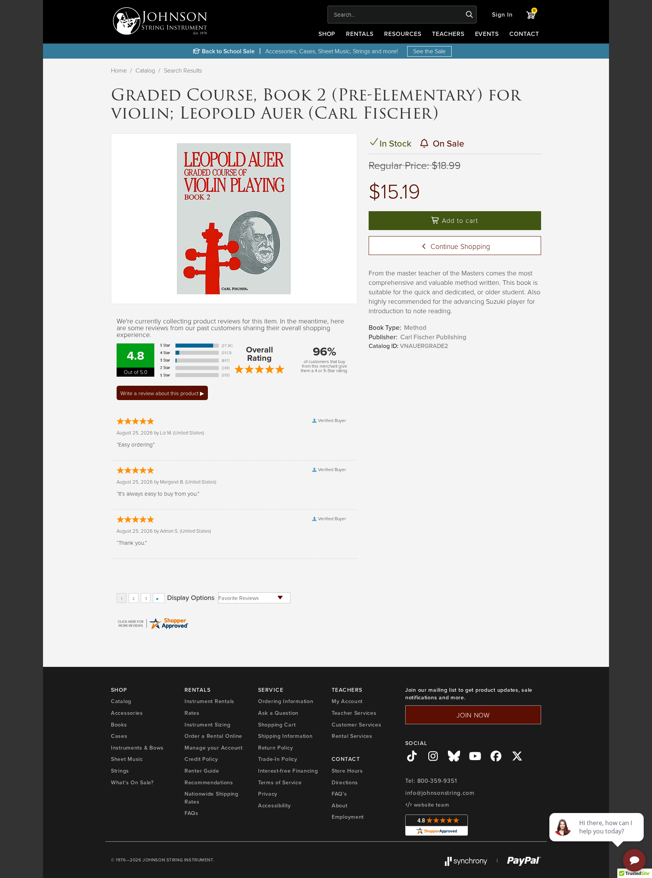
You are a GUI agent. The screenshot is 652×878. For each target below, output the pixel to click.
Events (487, 33)
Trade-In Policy (277, 759)
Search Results (183, 70)
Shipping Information (285, 736)
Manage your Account (214, 747)
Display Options (190, 597)
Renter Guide (202, 770)
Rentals (360, 33)
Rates (192, 713)
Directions (345, 782)
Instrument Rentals (209, 701)
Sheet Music (127, 759)
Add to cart (459, 220)
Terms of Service (280, 782)
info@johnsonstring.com (440, 793)
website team (430, 804)
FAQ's (339, 794)
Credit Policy (201, 759)
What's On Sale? (132, 782)
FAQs (191, 813)
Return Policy (275, 747)
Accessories (127, 713)
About (340, 805)
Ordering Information (285, 701)
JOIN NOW (473, 714)
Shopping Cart (276, 724)
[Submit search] (469, 15)
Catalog (145, 70)
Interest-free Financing (288, 770)
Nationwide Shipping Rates (211, 797)
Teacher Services (354, 713)
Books (119, 724)
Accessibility (274, 805)
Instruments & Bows (137, 747)
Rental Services (352, 736)
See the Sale (429, 51)
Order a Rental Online (213, 736)
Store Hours (347, 770)
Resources (402, 33)
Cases (119, 736)
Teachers (448, 33)
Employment (348, 817)
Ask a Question (278, 713)
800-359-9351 (437, 781)
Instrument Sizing (207, 724)
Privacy (267, 794)
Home (119, 70)
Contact (524, 33)
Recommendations (209, 782)
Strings (120, 770)
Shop (327, 33)
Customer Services (356, 724)
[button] (502, 14)
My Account (347, 701)
